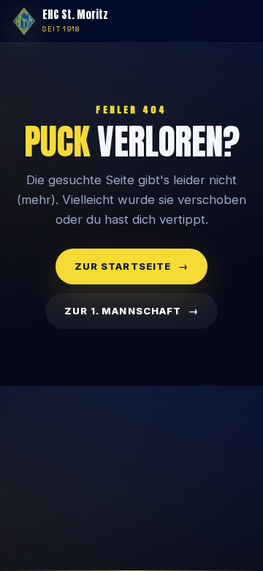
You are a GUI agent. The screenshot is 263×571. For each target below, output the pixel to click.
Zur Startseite (123, 266)
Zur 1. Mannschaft (122, 311)
